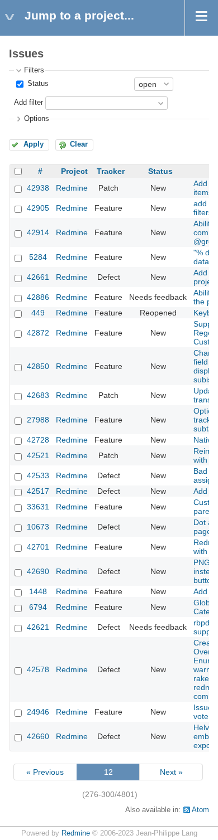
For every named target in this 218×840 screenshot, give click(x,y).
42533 (38, 475)
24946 (38, 711)
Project (74, 171)
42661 (38, 277)
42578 (38, 669)
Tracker (111, 171)
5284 (38, 257)
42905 (38, 207)
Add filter (28, 102)
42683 (38, 395)
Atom (200, 810)
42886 (38, 297)
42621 (38, 627)
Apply (33, 144)
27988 (38, 419)
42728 (38, 439)
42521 (38, 455)
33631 (38, 506)
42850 (38, 366)
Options (36, 119)
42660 (38, 736)
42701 (38, 546)
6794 (38, 607)
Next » (171, 772)
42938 (38, 187)
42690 (38, 571)
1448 (38, 591)
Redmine (72, 187)
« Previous (45, 772)
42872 (38, 332)
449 (38, 312)
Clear (79, 144)
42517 (38, 491)
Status (37, 84)
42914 (38, 232)
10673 (38, 526)
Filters (34, 70)
